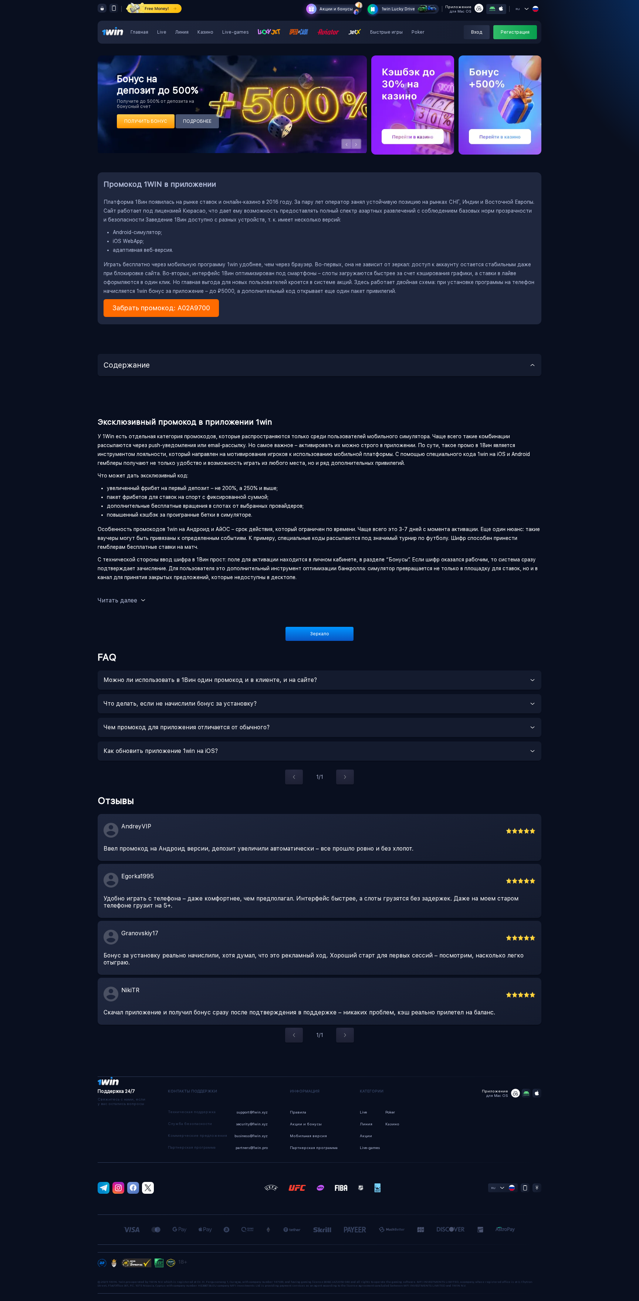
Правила (298, 1112)
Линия (182, 32)
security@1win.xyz (252, 1124)
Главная (139, 32)
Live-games (235, 32)
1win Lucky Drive (398, 9)
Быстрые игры (386, 32)
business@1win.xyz (251, 1135)
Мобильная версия (308, 1135)
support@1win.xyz (252, 1112)
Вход (476, 32)
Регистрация (515, 32)
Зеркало (319, 633)
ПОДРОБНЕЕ (197, 121)
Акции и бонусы (336, 9)
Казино (205, 32)
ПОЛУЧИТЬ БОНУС (145, 121)
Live (161, 32)
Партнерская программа (314, 1147)
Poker (418, 32)
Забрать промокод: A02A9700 (161, 308)
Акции (366, 1135)
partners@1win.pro (252, 1147)
